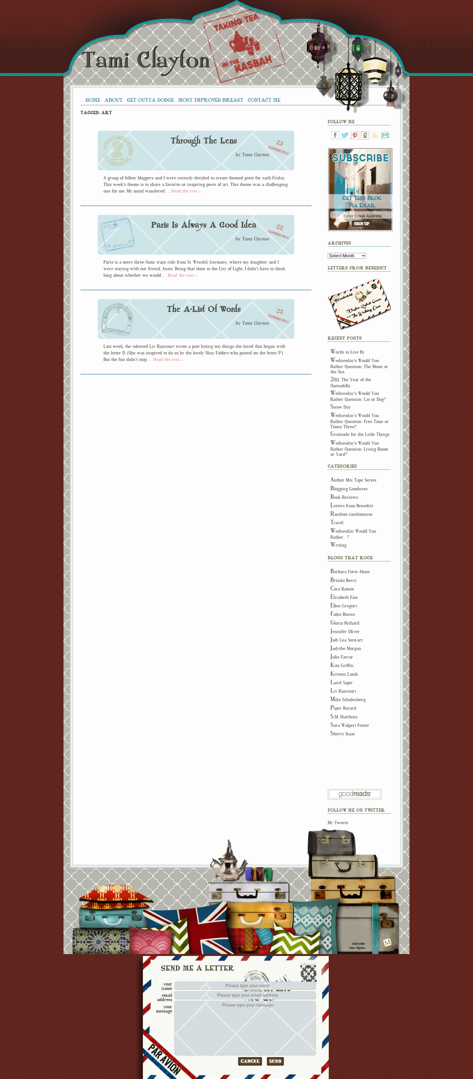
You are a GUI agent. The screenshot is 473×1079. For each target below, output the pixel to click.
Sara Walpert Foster (349, 725)
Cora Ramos (342, 588)
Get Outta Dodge (150, 100)
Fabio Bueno (342, 614)
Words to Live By (347, 352)
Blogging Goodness (349, 488)
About (114, 100)
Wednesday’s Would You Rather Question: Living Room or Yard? (359, 449)
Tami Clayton (145, 60)
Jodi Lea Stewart (346, 640)
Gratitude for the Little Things (360, 434)
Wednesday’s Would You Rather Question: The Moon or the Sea (359, 366)
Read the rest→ (186, 191)
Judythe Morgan (345, 648)
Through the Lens (204, 141)
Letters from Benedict (360, 304)
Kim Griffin (342, 665)
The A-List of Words (204, 309)
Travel (336, 522)
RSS (375, 135)
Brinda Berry (343, 580)
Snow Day (340, 407)
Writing (338, 545)
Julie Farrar (341, 657)
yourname (166, 986)
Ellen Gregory (343, 605)
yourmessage (164, 1008)
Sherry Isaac (342, 733)
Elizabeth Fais (344, 597)
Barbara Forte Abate (350, 571)
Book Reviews (344, 497)
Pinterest (355, 135)
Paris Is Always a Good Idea (203, 225)
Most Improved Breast (210, 100)
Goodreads (365, 135)
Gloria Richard (344, 623)
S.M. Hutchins (343, 716)
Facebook (335, 135)
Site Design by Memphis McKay (387, 942)
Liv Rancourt (343, 691)
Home (92, 100)
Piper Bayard (343, 708)
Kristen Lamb (344, 674)
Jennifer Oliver (345, 631)
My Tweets (338, 822)
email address (164, 997)
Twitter (345, 135)
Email (385, 135)
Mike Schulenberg (348, 699)
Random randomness (351, 514)
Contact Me (264, 100)
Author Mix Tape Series (353, 480)
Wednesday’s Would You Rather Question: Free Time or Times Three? (359, 421)
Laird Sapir (341, 682)
